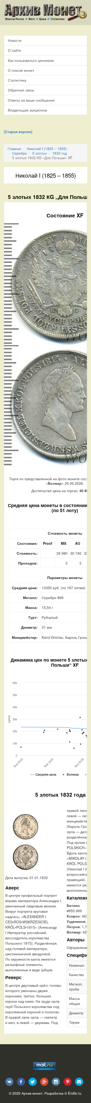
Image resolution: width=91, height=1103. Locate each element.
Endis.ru (74, 1093)
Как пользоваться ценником (31, 60)
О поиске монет (21, 70)
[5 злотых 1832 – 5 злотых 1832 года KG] (25, 826)
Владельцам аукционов (27, 110)
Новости (14, 40)
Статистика (17, 80)
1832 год (59, 153)
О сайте (14, 50)
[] (18, 131)
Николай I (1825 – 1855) (47, 148)
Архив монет (31, 1093)
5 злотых (39, 153)
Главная (14, 148)
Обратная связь (21, 89)
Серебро (19, 153)
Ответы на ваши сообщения (31, 100)
